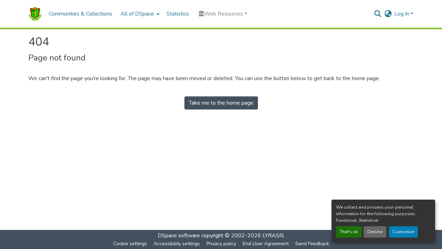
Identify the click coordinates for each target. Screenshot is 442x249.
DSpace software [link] (179, 235)
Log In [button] (402, 14)
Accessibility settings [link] (177, 243)
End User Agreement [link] (266, 243)
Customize (403, 232)
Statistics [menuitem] (177, 14)
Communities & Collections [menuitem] (80, 14)
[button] (35, 14)
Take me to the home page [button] (221, 103)
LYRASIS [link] (273, 235)
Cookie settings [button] (130, 243)
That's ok (349, 232)
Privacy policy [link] (221, 243)
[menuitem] (139, 14)
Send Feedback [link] (312, 243)
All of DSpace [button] (137, 14)
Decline (375, 232)
